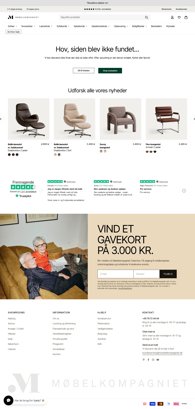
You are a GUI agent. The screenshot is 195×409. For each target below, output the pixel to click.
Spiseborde (79, 26)
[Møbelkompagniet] (23, 17)
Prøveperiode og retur (63, 328)
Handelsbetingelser (62, 333)
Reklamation (104, 323)
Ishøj (10, 338)
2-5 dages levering (14, 9)
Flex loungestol (153, 144)
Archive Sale (13, 31)
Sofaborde (62, 26)
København (13, 343)
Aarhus (11, 323)
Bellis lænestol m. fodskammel (15, 146)
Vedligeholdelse (105, 328)
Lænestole (44, 26)
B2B (100, 343)
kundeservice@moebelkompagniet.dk (162, 352)
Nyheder (170, 26)
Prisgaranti (58, 343)
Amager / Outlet (16, 328)
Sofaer (11, 26)
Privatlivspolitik (60, 338)
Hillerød (11, 333)
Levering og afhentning (64, 323)
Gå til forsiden (84, 70)
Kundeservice (104, 318)
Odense (12, 349)
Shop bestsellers (110, 70)
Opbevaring (119, 26)
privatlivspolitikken (125, 288)
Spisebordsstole (99, 26)
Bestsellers (156, 26)
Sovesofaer (27, 26)
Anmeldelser (59, 349)
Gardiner (102, 338)
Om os (56, 318)
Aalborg (11, 318)
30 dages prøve (33, 9)
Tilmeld (168, 274)
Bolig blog (102, 333)
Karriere (56, 354)
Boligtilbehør (138, 26)
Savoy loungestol (105, 146)
